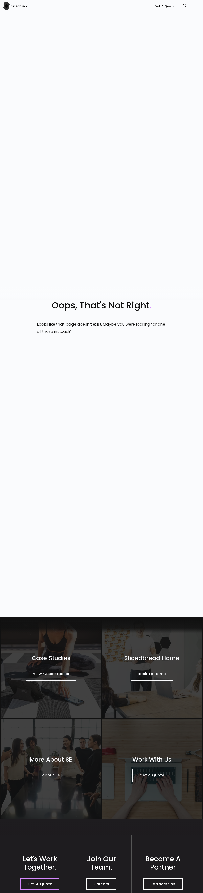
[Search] (184, 5)
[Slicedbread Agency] (15, 9)
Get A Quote (164, 6)
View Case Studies (51, 673)
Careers (101, 884)
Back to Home (152, 673)
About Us (51, 775)
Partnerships (162, 884)
